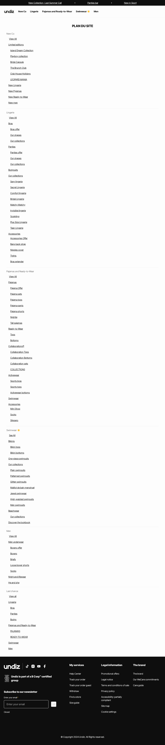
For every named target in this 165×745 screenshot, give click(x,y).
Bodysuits (13, 170)
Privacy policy (108, 691)
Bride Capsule (17, 62)
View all (12, 596)
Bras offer (15, 129)
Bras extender (17, 261)
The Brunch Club (18, 67)
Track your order (77, 679)
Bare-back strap (18, 244)
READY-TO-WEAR (19, 637)
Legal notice (107, 679)
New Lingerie (14, 85)
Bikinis (11, 441)
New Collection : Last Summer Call (45, 2)
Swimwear (13, 398)
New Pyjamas (15, 91)
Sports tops (16, 386)
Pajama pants (16, 305)
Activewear (13, 375)
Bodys (13, 619)
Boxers (13, 553)
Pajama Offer (16, 288)
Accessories (14, 233)
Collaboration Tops (19, 352)
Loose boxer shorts (19, 565)
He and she (13, 582)
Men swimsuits (17, 505)
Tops (12, 334)
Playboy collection (19, 56)
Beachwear (13, 510)
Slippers (14, 420)
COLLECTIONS (17, 369)
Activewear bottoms (20, 392)
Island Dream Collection (21, 50)
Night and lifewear (17, 576)
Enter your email (11, 697)
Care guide (138, 685)
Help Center (75, 673)
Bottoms (14, 340)
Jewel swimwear (18, 493)
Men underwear (16, 542)
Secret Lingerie (17, 187)
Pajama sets (16, 294)
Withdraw (74, 691)
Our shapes (15, 135)
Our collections (17, 140)
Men (10, 648)
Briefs (13, 559)
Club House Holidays (20, 73)
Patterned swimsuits (20, 476)
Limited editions (16, 44)
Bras (10, 123)
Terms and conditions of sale (115, 685)
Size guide (74, 702)
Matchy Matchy (17, 204)
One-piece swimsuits (18, 458)
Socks (13, 414)
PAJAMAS (15, 631)
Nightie (13, 317)
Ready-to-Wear (15, 328)
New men (13, 102)
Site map (105, 706)
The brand (138, 673)
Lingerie (12, 602)
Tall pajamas (16, 323)
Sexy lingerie (16, 181)
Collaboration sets (19, 363)
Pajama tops (16, 299)
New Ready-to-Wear (18, 96)
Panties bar (92, 2)
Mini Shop (15, 408)
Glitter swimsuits (18, 481)
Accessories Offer (19, 238)
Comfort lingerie (18, 193)
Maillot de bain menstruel (22, 487)
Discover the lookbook (19, 522)
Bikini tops (15, 447)
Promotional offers (110, 673)
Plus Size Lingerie (18, 222)
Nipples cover (17, 249)
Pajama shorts (17, 311)
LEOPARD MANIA (18, 79)
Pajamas (12, 282)
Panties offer (16, 152)
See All (12, 435)
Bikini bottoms (17, 452)
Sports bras (16, 381)
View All (13, 38)
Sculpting (14, 216)
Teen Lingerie (16, 228)
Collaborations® (16, 346)
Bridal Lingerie (17, 199)
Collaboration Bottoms (21, 357)
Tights (13, 255)
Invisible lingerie (18, 210)
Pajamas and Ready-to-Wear (22, 625)
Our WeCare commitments (146, 679)
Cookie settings (108, 711)
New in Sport (130, 2)
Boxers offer (16, 547)
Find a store (75, 696)
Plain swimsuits (17, 470)
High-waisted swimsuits (22, 499)
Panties (11, 146)
